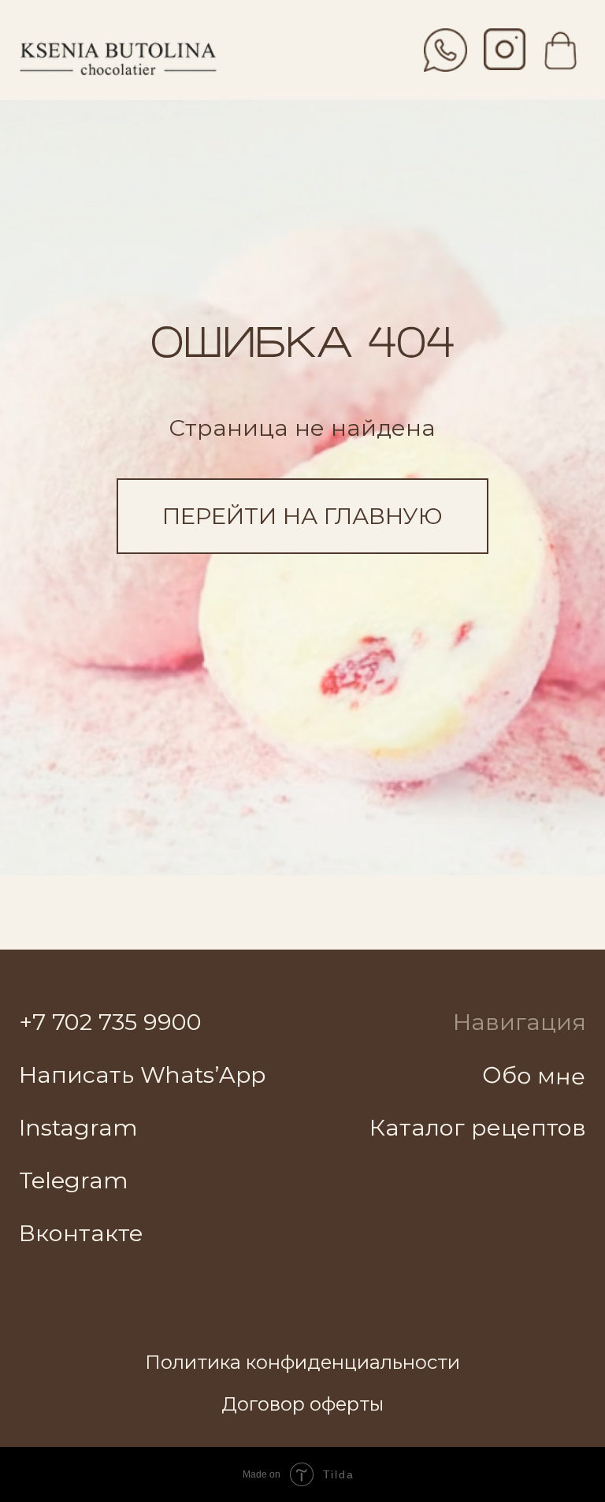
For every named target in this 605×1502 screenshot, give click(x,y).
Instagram (78, 1127)
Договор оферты (302, 1403)
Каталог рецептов (477, 1127)
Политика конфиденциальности (302, 1362)
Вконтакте (81, 1233)
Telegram (73, 1180)
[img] (504, 49)
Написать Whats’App (142, 1074)
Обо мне (535, 1075)
